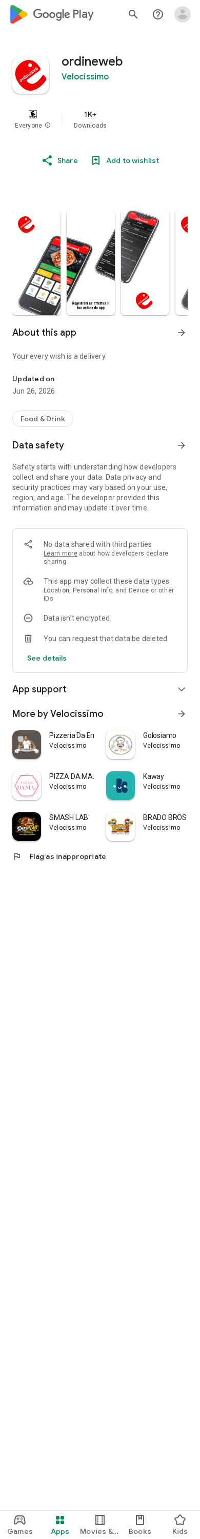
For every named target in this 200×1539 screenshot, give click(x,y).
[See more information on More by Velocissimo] (181, 714)
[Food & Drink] (42, 418)
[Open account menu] (182, 14)
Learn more (60, 553)
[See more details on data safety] (47, 658)
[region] (100, 119)
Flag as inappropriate (59, 856)
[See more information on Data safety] (181, 445)
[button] (48, 125)
